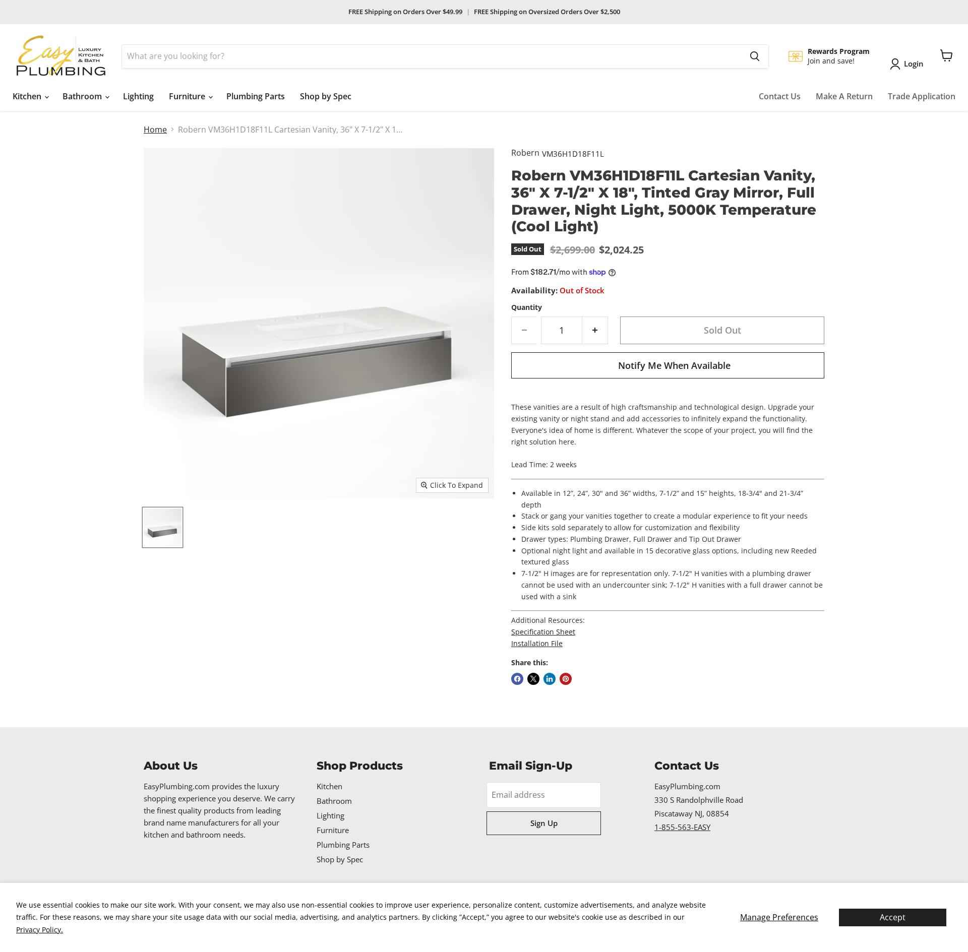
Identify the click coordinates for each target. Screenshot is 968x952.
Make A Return (844, 96)
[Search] (754, 56)
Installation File (537, 643)
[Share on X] (533, 679)
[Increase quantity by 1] (595, 330)
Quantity (526, 307)
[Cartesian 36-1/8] (163, 527)
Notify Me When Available (674, 365)
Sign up (544, 823)
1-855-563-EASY (682, 827)
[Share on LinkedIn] (549, 679)
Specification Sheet (543, 632)
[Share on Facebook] (517, 679)
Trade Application (921, 96)
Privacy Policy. (39, 929)
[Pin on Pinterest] (566, 679)
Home (155, 129)
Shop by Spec (325, 96)
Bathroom (83, 96)
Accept (892, 917)
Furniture (188, 96)
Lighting (138, 96)
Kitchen (28, 96)
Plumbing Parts (255, 96)
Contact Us (780, 96)
